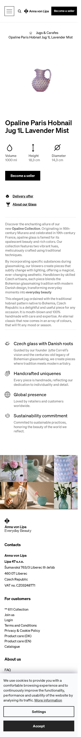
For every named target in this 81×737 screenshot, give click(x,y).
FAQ (7, 670)
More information (48, 700)
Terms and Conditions (20, 625)
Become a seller (64, 11)
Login (8, 620)
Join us (9, 615)
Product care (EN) (17, 641)
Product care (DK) (18, 636)
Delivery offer (23, 196)
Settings (39, 711)
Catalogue (12, 646)
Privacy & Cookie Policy (22, 630)
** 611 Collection (16, 609)
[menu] (9, 11)
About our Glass (24, 204)
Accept (39, 726)
